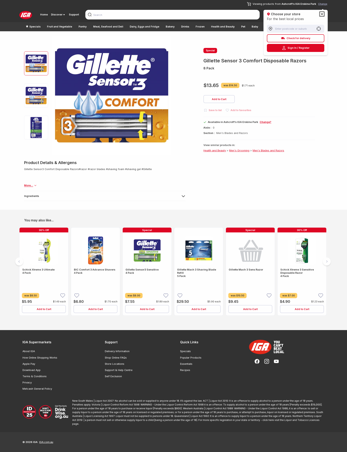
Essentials (186, 363)
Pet (243, 26)
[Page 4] (178, 321)
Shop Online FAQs (116, 357)
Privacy (27, 382)
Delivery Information (117, 351)
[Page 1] (164, 321)
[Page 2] (168, 321)
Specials (35, 26)
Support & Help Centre (119, 370)
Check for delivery (298, 38)
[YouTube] (276, 361)
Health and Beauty (223, 26)
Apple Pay (28, 363)
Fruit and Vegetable (59, 26)
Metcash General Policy (37, 388)
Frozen (200, 26)
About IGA (28, 351)
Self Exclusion (113, 376)
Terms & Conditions (34, 376)
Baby (255, 26)
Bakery (170, 26)
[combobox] (172, 14)
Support (74, 14)
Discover (56, 14)
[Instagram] (266, 361)
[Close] (321, 14)
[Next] (327, 261)
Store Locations (114, 363)
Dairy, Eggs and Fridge (144, 26)
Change (322, 3)
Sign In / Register (298, 47)
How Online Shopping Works (39, 357)
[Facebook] (257, 361)
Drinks (185, 26)
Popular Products (190, 357)
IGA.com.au (46, 442)
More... (28, 185)
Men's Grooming (239, 150)
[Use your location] (319, 29)
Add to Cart (219, 98)
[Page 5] (183, 321)
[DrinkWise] (45, 412)
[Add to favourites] (62, 295)
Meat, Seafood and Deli (108, 26)
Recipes (185, 370)
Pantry (83, 26)
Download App (31, 370)
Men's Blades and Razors (268, 150)
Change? (265, 122)
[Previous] (19, 261)
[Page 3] (173, 321)
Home (44, 14)
